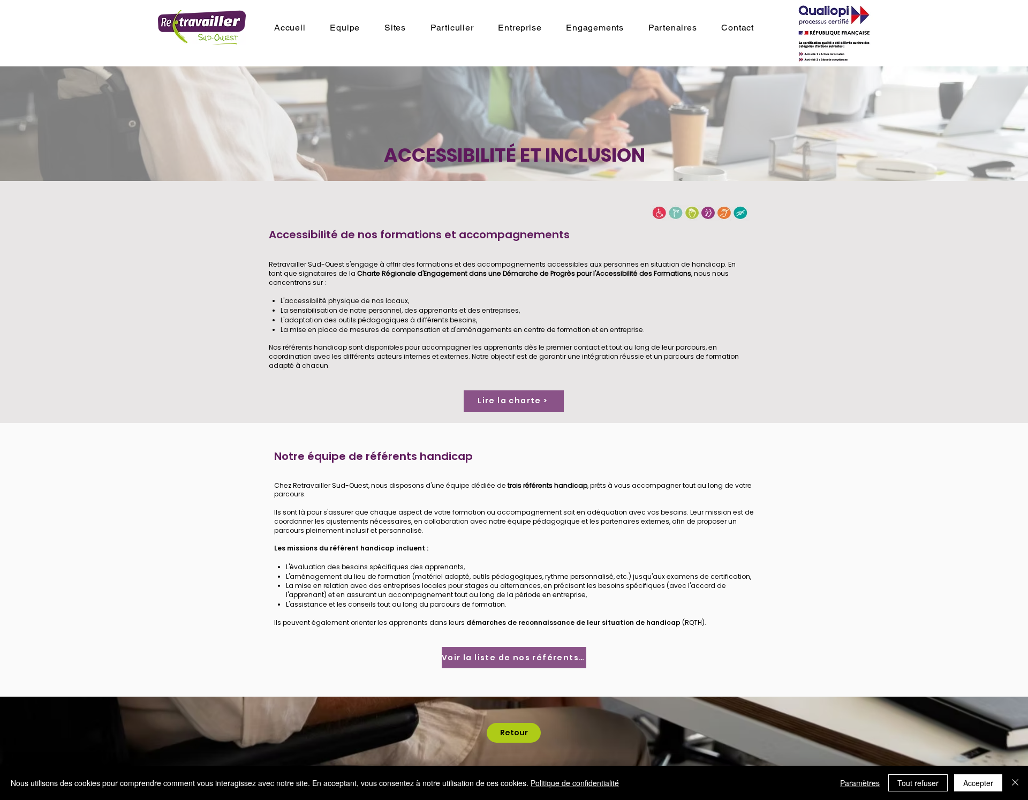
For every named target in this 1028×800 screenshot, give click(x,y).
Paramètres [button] (860, 783)
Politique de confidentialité (575, 783)
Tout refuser (918, 783)
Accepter (978, 783)
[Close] (1015, 782)
